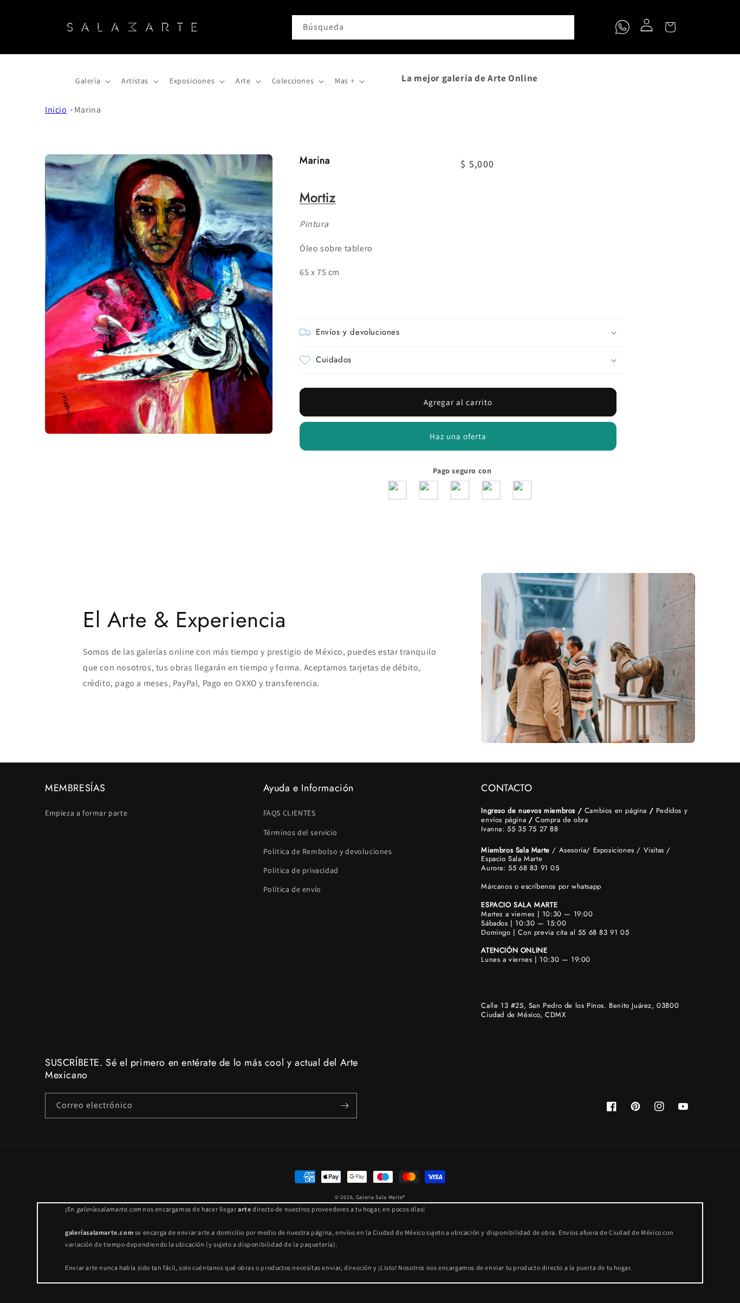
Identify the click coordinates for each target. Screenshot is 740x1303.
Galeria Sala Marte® (380, 1197)
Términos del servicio (300, 832)
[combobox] (433, 27)
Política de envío (292, 889)
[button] (57, 78)
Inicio (56, 109)
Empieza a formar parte (86, 813)
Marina (87, 109)
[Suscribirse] (344, 1105)
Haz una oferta (458, 436)
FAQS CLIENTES (289, 813)
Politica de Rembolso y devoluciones (327, 851)
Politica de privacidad (301, 870)
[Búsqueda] (562, 27)
